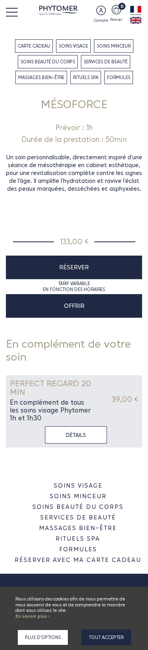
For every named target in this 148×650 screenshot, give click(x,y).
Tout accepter (106, 637)
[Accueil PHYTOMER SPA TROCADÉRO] (74, 10)
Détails (76, 434)
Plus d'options (43, 637)
